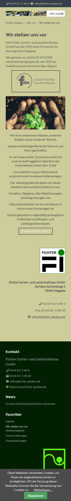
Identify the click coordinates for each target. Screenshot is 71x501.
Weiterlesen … (43, 490)
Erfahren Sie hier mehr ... (35, 231)
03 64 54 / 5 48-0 (19, 3)
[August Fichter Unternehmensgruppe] (36, 81)
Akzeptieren (36, 495)
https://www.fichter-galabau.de (27, 386)
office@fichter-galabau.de (48, 3)
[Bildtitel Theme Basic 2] (26, 14)
